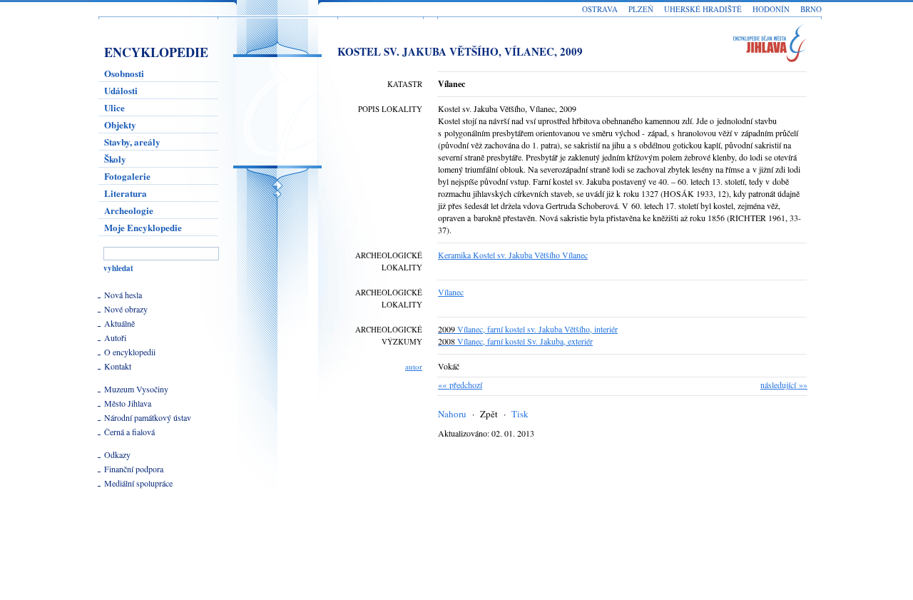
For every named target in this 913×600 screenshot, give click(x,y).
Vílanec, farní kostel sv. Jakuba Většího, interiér (528, 329)
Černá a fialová (129, 431)
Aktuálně (119, 323)
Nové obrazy (126, 309)
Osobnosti (124, 73)
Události (121, 90)
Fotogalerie (127, 176)
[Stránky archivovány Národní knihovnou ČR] (134, 548)
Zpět (489, 413)
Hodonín (771, 9)
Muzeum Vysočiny (136, 389)
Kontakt (117, 366)
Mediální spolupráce (138, 483)
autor (413, 366)
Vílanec (451, 292)
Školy (115, 159)
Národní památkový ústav (147, 417)
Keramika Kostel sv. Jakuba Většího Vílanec (513, 254)
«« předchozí (460, 384)
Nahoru (452, 413)
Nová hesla (123, 294)
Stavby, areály (132, 141)
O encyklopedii (129, 351)
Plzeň (640, 9)
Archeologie (128, 210)
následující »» (783, 384)
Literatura (125, 193)
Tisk (520, 413)
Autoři (115, 337)
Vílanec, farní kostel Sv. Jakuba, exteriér (515, 341)
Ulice (114, 107)
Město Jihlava (127, 403)
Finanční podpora (133, 468)
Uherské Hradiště (703, 9)
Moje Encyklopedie (143, 227)
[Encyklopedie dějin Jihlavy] (776, 45)
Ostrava (600, 9)
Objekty (120, 124)
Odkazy (117, 454)
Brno (811, 9)
